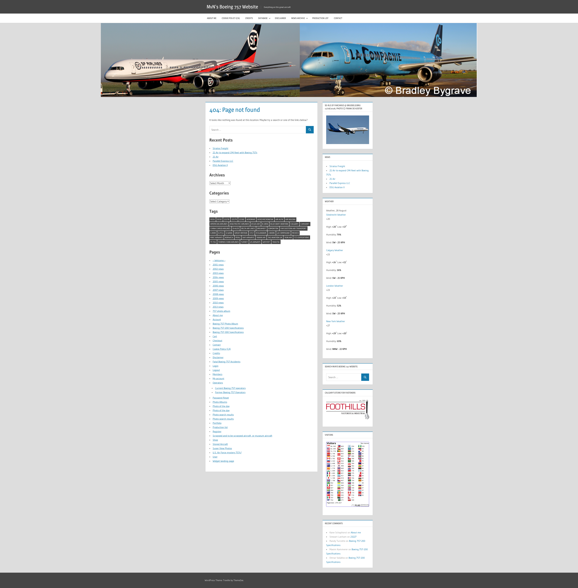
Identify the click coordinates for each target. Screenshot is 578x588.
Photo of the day (221, 406)
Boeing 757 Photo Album (225, 323)
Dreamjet (261, 228)
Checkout (217, 340)
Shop (215, 439)
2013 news (218, 306)
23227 (353, 536)
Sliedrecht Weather (336, 214)
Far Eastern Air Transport (293, 228)
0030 (219, 219)
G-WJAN (229, 233)
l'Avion (271, 233)
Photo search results (223, 414)
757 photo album (221, 311)
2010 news (218, 302)
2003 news (218, 273)
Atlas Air (255, 224)
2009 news (218, 298)
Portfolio (217, 423)
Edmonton (273, 228)
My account (218, 378)
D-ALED (236, 228)
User (215, 456)
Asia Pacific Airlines (239, 224)
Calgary (294, 224)
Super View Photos (222, 448)
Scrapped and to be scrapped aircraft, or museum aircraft (242, 435)
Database (262, 18)
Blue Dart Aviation (279, 224)
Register (217, 431)
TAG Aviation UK (275, 237)
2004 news (218, 277)
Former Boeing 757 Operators (230, 392)
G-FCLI (221, 233)
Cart (215, 336)
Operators (218, 382)
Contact (338, 18)
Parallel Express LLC (223, 160)
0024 (212, 219)
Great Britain (241, 233)
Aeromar (251, 219)
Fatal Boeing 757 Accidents (226, 361)
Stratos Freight (220, 148)
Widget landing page (223, 460)
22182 (241, 219)
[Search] (310, 129)
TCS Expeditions (301, 237)
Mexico (295, 233)
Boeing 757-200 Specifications (228, 327)
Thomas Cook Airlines (228, 242)
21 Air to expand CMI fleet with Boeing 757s (235, 152)
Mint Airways (216, 237)
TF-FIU (213, 242)
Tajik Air (288, 237)
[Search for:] (257, 129)
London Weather (334, 285)
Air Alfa (279, 219)
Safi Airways (248, 237)
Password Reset (221, 397)
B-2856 (265, 224)
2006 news (218, 285)
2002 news (218, 268)
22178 (226, 219)
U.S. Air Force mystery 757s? (227, 452)
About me (211, 18)
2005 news (218, 281)
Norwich (229, 237)
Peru (237, 237)
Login (215, 365)
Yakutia (276, 242)
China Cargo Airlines (220, 228)
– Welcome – (219, 260)
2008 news (218, 294)
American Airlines (219, 224)
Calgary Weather (334, 250)
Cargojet (305, 224)
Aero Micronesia (265, 219)
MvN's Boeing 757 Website (232, 7)
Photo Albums (220, 401)
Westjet (266, 242)
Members (217, 374)
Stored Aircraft (220, 444)
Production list (320, 18)
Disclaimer (280, 18)
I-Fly (252, 233)
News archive (298, 18)
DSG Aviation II (220, 165)
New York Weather (335, 321)
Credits (249, 18)
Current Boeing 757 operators (230, 388)
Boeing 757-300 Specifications (228, 332)
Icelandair (261, 233)
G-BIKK (213, 233)
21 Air (216, 156)
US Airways (255, 242)
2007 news (218, 289)
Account (217, 319)
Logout (216, 370)
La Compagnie (283, 233)
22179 (234, 219)
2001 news (218, 264)
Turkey (244, 242)
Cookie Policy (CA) (231, 18)
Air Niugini (290, 219)
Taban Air (261, 237)
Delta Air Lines (248, 228)
